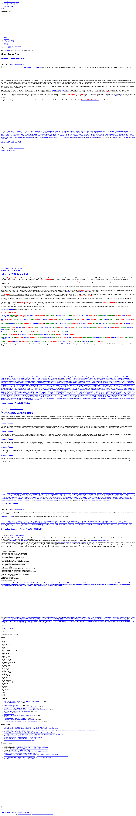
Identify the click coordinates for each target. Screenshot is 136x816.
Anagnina (55, 137)
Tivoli (85, 135)
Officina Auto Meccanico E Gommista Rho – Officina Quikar (19, 740)
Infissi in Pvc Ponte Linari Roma (102, 392)
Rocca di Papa (99, 497)
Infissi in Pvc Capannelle (98, 382)
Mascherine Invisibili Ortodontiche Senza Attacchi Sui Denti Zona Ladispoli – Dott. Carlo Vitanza (28, 727)
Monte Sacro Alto (57, 134)
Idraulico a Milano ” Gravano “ (30, 753)
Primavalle (33, 135)
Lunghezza (3, 379)
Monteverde (74, 134)
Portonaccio (88, 137)
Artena (56, 131)
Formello (94, 133)
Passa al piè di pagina (9, 6)
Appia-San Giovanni (31, 131)
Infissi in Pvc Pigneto (48, 392)
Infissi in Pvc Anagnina (56, 381)
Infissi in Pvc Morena (42, 391)
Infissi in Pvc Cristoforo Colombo (37, 386)
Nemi (133, 495)
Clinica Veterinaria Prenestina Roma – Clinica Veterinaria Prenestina (31, 747)
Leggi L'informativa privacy (8, 812)
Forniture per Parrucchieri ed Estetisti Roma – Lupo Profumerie (19, 708)
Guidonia (10, 495)
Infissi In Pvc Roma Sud (99, 379)
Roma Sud (36, 399)
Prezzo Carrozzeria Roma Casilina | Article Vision (16, 757)
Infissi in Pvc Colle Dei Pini (37, 385)
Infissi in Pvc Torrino (32, 398)
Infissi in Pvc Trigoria (56, 398)
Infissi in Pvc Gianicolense (98, 388)
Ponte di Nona (8, 135)
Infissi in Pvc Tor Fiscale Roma (57, 396)
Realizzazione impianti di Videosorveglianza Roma (72, 584)
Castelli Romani (127, 131)
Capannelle (96, 131)
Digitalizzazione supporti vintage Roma (21, 584)
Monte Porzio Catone (82, 495)
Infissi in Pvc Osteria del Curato (98, 391)
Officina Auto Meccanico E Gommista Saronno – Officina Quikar (20, 735)
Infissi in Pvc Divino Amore (65, 386)
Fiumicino (79, 133)
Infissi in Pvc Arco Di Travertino (32, 382)
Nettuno (49, 500)
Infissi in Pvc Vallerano (124, 398)
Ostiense (102, 134)
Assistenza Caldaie (48, 137)
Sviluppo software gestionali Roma (62, 582)
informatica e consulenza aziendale (19, 540)
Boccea (66, 131)
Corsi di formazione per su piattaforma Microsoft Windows (79, 620)
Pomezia (59, 497)
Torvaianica (16, 137)
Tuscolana (30, 137)
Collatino (40, 133)
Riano (94, 497)
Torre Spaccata (79, 498)
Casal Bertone (62, 137)
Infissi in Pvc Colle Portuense (82, 385)
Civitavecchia (34, 133)
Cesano (23, 133)
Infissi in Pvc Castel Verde (91, 384)
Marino (27, 134)
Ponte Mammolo (17, 135)
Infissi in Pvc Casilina (62, 384)
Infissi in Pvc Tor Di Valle (42, 396)
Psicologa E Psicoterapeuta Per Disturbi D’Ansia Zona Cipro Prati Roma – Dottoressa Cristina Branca (29, 733)
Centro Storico (16, 133)
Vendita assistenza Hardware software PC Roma (46, 584)
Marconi (23, 134)
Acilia (8, 131)
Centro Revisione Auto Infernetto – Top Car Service (17, 711)
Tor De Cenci (100, 135)
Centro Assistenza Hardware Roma (65, 542)
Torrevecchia (9, 137)
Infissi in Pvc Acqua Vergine (17, 381)
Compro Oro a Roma (9, 503)
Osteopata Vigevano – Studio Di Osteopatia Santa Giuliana (18, 731)
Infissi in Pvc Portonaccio (7, 394)
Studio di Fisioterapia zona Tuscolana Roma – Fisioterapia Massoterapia (22, 721)
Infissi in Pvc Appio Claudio (110, 381)
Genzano (109, 133)
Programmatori (17, 617)
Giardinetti (115, 133)
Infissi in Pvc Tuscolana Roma (82, 398)
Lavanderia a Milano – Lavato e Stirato (48, 754)
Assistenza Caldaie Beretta (118, 137)
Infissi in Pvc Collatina (24, 385)
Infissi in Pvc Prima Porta (57, 394)
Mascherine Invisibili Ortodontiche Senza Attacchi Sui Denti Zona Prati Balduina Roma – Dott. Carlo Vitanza (31, 728)
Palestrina (111, 134)
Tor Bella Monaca (92, 135)
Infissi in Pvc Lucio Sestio (68, 389)
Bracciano (77, 131)
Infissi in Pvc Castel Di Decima (76, 384)
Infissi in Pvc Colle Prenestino (98, 385)
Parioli (115, 134)
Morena (80, 134)
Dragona (76, 137)
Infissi (55, 379)
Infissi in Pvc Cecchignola (105, 384)
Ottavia (106, 134)
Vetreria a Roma (106, 500)
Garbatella (104, 133)
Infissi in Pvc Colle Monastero (67, 385)
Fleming (89, 133)
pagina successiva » (9, 628)
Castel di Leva (69, 137)
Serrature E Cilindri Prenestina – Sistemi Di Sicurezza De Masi (19, 756)
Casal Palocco (102, 131)
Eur (69, 133)
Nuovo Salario (92, 134)
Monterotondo (116, 495)
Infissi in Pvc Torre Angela (128, 396)
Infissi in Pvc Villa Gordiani (15, 399)
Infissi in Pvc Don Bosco (79, 386)
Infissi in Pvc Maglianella (93, 389)
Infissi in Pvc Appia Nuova (80, 381)
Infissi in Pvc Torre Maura (19, 398)
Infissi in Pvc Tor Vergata (114, 396)
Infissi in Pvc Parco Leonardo (125, 391)
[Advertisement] (48, 25)
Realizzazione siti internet (24, 814)
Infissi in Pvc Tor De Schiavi (28, 396)
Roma (41, 137)
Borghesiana (71, 131)
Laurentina (81, 137)
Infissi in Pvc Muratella (68, 391)
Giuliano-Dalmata (124, 494)
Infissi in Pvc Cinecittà (117, 384)
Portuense (120, 134)
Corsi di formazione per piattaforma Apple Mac (101, 582)
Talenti (99, 137)
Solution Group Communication (40, 814)
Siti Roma (50, 814)
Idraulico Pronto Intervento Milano (12, 753)
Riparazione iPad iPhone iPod (45, 582)
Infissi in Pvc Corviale (23, 386)
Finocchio (73, 133)
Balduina (61, 131)
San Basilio (51, 135)
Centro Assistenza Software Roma (85, 542)
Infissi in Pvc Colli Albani (112, 385)
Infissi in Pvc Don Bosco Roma (93, 386)
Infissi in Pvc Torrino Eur (44, 398)
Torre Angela (121, 135)
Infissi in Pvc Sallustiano (15, 395)
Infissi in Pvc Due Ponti (108, 386)
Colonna (52, 133)
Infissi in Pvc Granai (124, 388)
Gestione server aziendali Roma (80, 582)
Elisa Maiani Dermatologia (10, 702)
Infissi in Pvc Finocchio (13, 388)
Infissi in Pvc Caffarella (85, 382)
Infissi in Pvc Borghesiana (72, 382)
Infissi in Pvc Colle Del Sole (52, 385)
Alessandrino (22, 131)
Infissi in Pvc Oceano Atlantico (82, 391)
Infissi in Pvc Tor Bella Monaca (106, 395)
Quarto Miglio (39, 135)
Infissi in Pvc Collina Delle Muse (9, 386)
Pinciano (126, 134)
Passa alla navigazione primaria (11, 2)
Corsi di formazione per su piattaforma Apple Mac (51, 620)
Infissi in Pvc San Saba (41, 395)
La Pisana (116, 378)
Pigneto (2, 135)
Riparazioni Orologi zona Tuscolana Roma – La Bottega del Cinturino (21, 701)
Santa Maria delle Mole (67, 135)
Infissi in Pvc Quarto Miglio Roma (85, 394)
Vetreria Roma (86, 500)
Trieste (21, 137)
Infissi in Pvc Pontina (116, 392)
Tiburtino (81, 135)
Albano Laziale (15, 131)
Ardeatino (39, 131)
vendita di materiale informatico (100, 540)
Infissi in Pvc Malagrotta (107, 389)
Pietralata (131, 134)
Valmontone (115, 498)
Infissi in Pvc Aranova (18, 382)
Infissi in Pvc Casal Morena (22, 384)
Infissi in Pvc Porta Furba (128, 392)
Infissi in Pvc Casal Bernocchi (112, 382)
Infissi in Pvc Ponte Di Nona (72, 392)
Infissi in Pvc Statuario (78, 395)
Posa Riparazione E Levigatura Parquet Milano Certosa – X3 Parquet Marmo (29, 746)
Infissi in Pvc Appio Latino (124, 381)
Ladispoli (37, 495)
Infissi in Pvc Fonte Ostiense (72, 388)
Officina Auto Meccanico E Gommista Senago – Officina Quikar (20, 738)
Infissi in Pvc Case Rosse (50, 384)
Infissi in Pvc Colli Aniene (126, 385)
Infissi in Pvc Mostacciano (54, 391)
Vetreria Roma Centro (96, 500)
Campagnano (89, 131)
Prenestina (27, 135)
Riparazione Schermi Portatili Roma (51, 621)
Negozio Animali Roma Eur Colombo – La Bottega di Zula (18, 715)
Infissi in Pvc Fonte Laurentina (39, 388)
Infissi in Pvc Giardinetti (112, 388)
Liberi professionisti (5, 9)
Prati (23, 135)
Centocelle (9, 133)
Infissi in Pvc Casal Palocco (37, 384)
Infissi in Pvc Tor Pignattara (87, 396)
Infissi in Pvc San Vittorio (53, 395)
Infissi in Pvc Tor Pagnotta (72, 396)
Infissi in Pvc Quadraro (70, 394)
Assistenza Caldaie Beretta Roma (14, 58)
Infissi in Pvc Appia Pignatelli (94, 381)
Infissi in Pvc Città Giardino (11, 385)
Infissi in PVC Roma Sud (11, 142)
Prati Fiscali (94, 137)
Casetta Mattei (110, 131)
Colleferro (27, 500)
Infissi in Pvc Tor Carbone (120, 395)
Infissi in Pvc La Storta (55, 389)
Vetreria (80, 500)
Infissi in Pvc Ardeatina (47, 382)
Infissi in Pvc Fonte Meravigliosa (56, 388)
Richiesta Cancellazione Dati (24, 812)
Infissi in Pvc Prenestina (32, 394)
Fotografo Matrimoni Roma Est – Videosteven (15, 718)
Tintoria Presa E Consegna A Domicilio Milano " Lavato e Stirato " (20, 754)
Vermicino (36, 137)
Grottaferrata (121, 133)
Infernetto (127, 133)
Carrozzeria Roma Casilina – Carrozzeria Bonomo (42, 757)
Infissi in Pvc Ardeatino (59, 382)
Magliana (18, 134)
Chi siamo (6, 712)
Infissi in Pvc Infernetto (43, 389)
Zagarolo (126, 498)
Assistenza (10, 617)
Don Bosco (65, 133)
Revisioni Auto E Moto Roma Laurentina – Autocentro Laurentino (20, 707)
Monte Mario (42, 134)
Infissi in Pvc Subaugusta (91, 395)
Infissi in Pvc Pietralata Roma (35, 392)
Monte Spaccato (66, 134)
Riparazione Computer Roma (19, 537)
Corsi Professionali (26, 617)
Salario (45, 135)
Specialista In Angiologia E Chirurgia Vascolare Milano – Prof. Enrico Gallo (29, 749)
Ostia (97, 134)
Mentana (44, 500)
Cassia (121, 131)
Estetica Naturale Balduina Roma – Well (20, 750)
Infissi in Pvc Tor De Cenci (14, 396)
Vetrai (8, 493)
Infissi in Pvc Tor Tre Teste (101, 396)
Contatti (6, 704)
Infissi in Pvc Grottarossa (16, 389)
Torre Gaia (128, 135)
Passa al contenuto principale (11, 3)
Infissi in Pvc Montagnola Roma (13, 391)
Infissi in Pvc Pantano (112, 391)
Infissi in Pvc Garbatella (85, 388)
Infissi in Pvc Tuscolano (97, 398)
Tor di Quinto (108, 135)
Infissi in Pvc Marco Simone (120, 389)
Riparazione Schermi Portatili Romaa (52, 585)
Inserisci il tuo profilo (9, 714)
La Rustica (7, 134)
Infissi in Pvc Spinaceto (66, 395)
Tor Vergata (115, 135)
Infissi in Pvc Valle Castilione (110, 398)
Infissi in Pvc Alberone (30, 381)
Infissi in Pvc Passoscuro (7, 392)
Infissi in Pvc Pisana (59, 392)
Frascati (99, 133)
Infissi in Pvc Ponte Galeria (87, 392)
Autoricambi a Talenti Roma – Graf (12, 705)
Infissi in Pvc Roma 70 (112, 394)
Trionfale (25, 137)
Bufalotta (83, 131)
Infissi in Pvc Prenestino (45, 394)
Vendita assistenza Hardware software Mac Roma (99, 584)
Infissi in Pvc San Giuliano (28, 395)
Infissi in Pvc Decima (52, 386)
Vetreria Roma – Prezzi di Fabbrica (15, 403)
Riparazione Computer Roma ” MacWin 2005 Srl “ (21, 529)
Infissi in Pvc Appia (67, 381)
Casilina (117, 131)
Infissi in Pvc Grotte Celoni (30, 389)
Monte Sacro (49, 134)
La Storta (12, 134)
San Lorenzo (57, 135)
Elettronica (123, 618)
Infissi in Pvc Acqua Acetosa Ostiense (115, 379)
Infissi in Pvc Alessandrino (43, 381)
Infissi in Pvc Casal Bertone (127, 382)
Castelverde (3, 133)
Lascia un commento (19, 64)
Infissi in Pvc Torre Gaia (7, 398)
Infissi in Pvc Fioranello (25, 388)
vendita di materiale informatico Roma (38, 622)
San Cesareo (125, 497)
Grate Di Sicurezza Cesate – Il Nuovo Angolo (15, 758)
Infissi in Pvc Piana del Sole (20, 392)
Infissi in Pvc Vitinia (28, 399)
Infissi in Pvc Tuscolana (68, 398)
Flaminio (84, 133)
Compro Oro (24, 525)
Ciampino (27, 133)
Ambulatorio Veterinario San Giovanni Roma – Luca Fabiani (19, 719)
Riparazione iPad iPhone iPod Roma (26, 582)
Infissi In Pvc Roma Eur (87, 379)
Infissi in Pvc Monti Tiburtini (29, 391)
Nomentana (85, 134)
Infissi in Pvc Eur (118, 386)
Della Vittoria (58, 133)
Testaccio (76, 135)
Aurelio (49, 131)
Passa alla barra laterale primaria (12, 4)
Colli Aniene (46, 133)
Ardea (52, 131)
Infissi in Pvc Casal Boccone (8, 384)
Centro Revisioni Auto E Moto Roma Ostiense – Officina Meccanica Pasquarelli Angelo (26, 709)
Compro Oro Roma (43, 525)
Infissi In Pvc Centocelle (74, 379)
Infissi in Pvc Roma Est (124, 394)
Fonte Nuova (76, 378)
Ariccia (44, 131)
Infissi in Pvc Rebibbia (100, 394)
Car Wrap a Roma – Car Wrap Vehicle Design (15, 716)
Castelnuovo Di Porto (19, 500)
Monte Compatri (34, 134)
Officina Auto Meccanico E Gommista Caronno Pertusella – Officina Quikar (23, 737)
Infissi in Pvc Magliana (81, 389)
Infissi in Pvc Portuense (20, 394)
